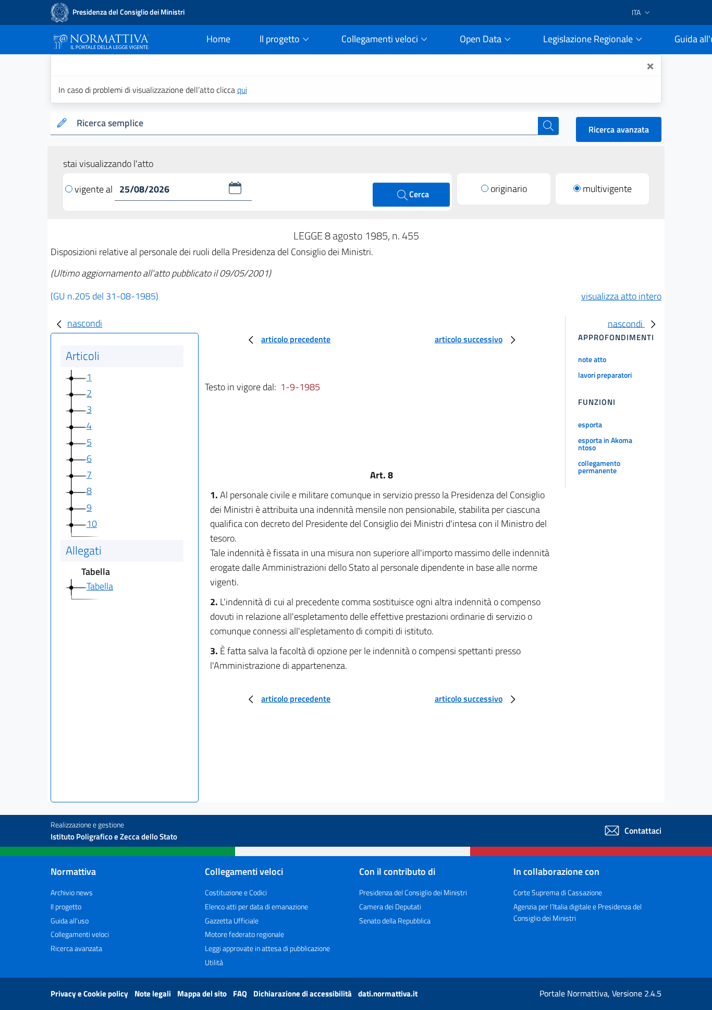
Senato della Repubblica (395, 920)
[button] (235, 187)
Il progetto (66, 906)
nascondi (84, 323)
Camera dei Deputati (390, 906)
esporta (590, 424)
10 (92, 523)
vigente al (95, 189)
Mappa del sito (202, 994)
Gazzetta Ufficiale (232, 920)
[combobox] (305, 123)
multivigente (607, 189)
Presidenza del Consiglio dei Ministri (413, 892)
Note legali (153, 994)
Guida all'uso (70, 920)
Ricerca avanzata (618, 129)
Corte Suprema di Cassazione (557, 892)
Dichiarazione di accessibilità (303, 994)
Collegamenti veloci (80, 934)
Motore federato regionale (244, 934)
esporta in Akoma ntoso (605, 444)
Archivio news (72, 892)
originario (508, 189)
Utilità (214, 962)
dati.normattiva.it (388, 994)
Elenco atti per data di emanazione (256, 906)
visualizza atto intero (621, 296)
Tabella (100, 586)
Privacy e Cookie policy (90, 994)
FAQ (241, 994)
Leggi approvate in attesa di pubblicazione (267, 948)
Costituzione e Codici (236, 892)
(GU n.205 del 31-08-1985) (104, 296)
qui (242, 89)
